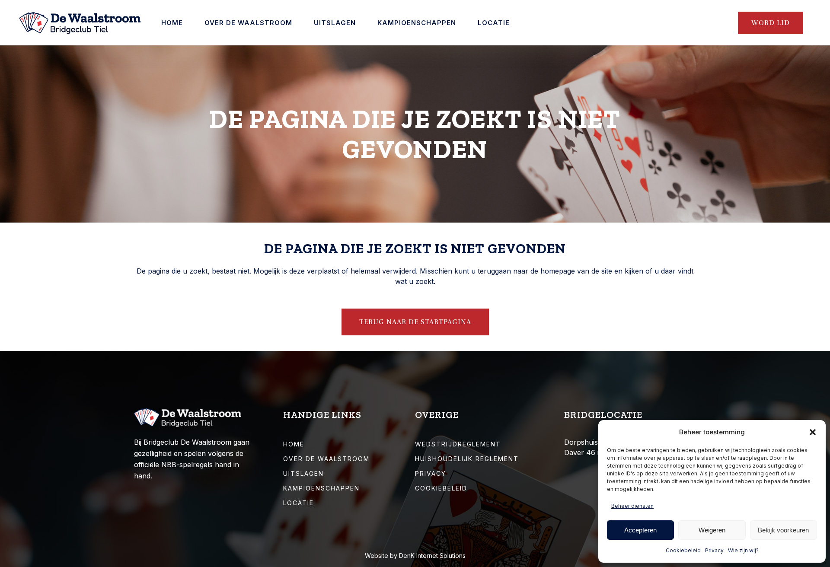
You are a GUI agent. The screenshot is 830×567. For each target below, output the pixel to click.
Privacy (714, 550)
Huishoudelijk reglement (467, 458)
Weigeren (712, 530)
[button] (812, 432)
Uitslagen (303, 473)
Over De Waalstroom (326, 458)
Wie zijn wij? (743, 550)
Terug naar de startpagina (415, 322)
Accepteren (640, 530)
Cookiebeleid (683, 550)
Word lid (770, 23)
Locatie (298, 502)
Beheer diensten (632, 506)
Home (293, 444)
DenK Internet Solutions (432, 555)
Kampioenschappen (321, 488)
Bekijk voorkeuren (783, 530)
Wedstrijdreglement (458, 444)
